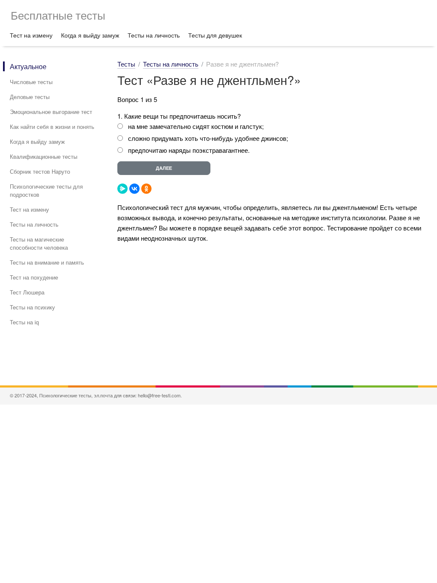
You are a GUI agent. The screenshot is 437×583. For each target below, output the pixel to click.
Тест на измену (31, 35)
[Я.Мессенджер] (122, 189)
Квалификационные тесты (43, 156)
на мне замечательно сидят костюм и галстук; (196, 126)
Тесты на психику (32, 307)
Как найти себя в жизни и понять (52, 126)
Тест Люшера (27, 292)
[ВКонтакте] (134, 189)
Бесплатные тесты (58, 15)
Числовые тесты (31, 82)
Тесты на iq (24, 322)
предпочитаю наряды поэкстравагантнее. (189, 150)
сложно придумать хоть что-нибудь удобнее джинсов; (208, 138)
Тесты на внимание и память (47, 262)
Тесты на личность (154, 35)
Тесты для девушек (215, 35)
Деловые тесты (30, 97)
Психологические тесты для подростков (46, 190)
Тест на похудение (34, 277)
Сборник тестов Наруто (40, 171)
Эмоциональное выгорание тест (51, 112)
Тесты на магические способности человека (39, 243)
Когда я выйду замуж (90, 35)
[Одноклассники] (146, 189)
